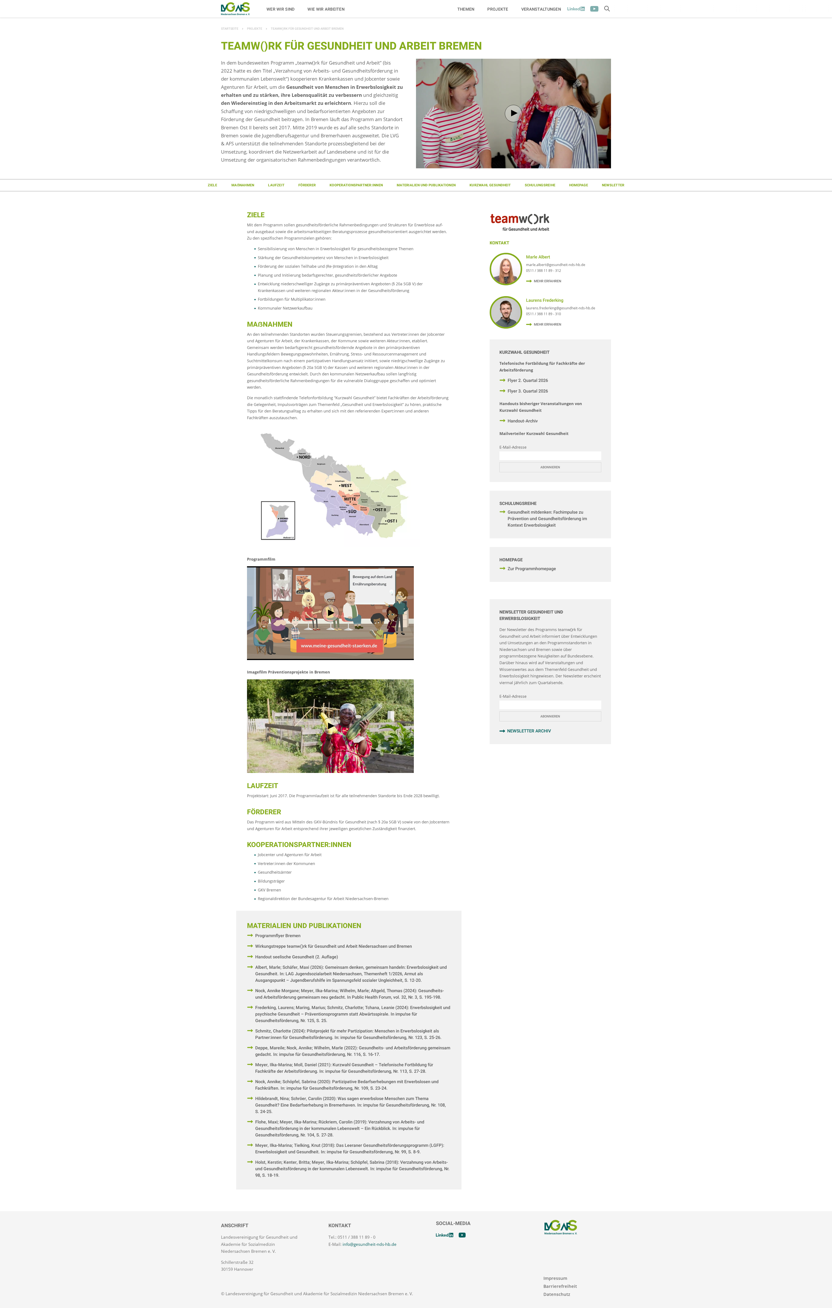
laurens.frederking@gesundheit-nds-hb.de (560, 308)
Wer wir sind (280, 9)
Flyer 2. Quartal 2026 (528, 380)
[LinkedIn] (576, 9)
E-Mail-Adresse (512, 447)
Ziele (213, 185)
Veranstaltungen (541, 9)
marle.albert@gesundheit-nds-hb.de (555, 264)
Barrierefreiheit (560, 1286)
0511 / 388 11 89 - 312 (543, 270)
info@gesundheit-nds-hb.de (369, 1244)
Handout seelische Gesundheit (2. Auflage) (296, 957)
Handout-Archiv (523, 421)
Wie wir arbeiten (325, 9)
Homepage (578, 185)
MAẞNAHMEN (242, 185)
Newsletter (613, 185)
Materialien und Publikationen (426, 185)
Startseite (229, 28)
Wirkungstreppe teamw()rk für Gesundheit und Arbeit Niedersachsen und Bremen (333, 946)
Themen (465, 9)
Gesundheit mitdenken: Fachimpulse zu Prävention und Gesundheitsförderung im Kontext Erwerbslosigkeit (547, 518)
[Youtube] (594, 9)
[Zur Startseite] (235, 8)
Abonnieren (550, 467)
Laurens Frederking (544, 300)
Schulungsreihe (540, 185)
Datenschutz (556, 1294)
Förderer (307, 185)
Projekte (497, 9)
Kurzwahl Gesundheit (490, 185)
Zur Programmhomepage (532, 569)
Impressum (555, 1278)
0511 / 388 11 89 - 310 (543, 314)
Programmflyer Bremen (278, 936)
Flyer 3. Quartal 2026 (528, 391)
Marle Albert (538, 257)
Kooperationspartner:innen (356, 185)
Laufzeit (276, 185)
